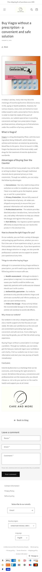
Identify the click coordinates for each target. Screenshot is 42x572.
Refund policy (9, 496)
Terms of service (21, 550)
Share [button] (6, 47)
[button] (4, 9)
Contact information (11, 486)
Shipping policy (33, 550)
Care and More (12, 547)
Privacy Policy (9, 491)
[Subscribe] (32, 510)
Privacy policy (10, 550)
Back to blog (22, 420)
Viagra (4, 137)
